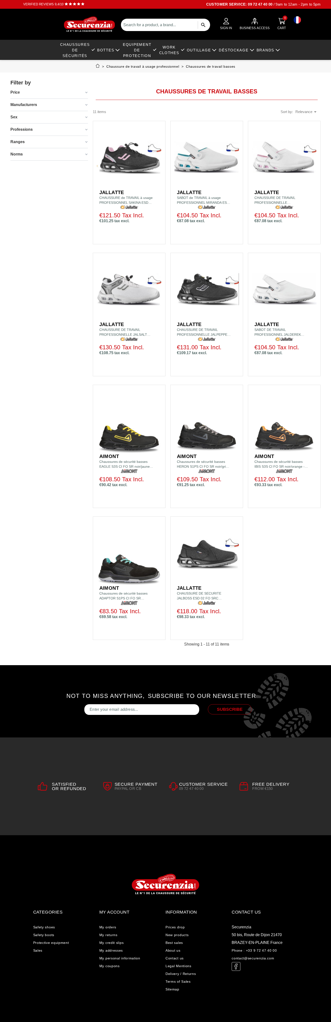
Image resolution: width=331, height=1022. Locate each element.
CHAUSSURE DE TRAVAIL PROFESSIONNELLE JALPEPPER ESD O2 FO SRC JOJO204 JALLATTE (203, 332)
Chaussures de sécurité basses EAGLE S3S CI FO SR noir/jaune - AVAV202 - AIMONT (125, 464)
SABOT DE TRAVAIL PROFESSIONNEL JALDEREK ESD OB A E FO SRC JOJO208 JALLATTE (278, 332)
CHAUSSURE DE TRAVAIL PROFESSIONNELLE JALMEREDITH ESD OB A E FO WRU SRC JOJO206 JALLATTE (278, 200)
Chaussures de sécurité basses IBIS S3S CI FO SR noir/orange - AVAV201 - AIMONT (279, 464)
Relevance (306, 112)
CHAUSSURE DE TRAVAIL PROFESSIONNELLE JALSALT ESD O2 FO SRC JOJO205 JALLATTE (123, 332)
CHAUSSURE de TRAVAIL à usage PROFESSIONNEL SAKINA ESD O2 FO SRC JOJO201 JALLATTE (126, 200)
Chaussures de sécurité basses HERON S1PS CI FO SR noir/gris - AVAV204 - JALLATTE (203, 464)
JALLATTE (111, 192)
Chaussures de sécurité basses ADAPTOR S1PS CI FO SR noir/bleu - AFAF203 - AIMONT (123, 596)
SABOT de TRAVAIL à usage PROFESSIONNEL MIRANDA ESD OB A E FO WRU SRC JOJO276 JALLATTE (203, 200)
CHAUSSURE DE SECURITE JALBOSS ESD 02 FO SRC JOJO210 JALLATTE (199, 596)
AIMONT (109, 456)
